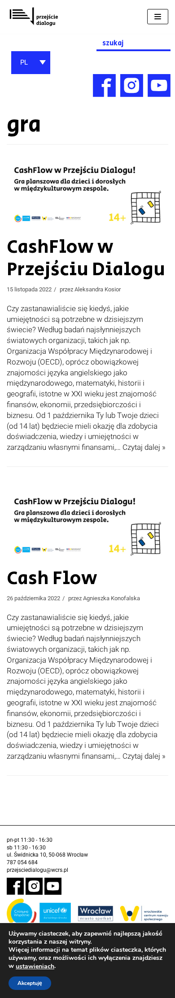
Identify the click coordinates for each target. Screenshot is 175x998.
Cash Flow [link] (52, 578)
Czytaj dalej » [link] (144, 447)
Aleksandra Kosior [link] (97, 289)
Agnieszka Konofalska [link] (111, 598)
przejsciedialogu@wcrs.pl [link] (37, 870)
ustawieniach (35, 967)
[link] (34, 16)
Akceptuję (30, 983)
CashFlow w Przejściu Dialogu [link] (86, 258)
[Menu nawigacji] (157, 16)
